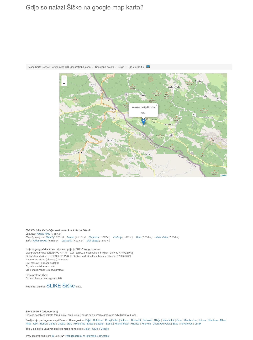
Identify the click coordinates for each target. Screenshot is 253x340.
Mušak (61, 323)
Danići (52, 323)
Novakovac (186, 323)
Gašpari (100, 323)
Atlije (28, 323)
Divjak (197, 323)
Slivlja (157, 320)
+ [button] (64, 78)
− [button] (64, 83)
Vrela (69, 323)
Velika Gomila (39, 240)
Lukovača (67, 240)
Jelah (87, 328)
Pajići (88, 320)
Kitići (35, 323)
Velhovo (124, 320)
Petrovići (147, 320)
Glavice (135, 323)
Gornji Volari (111, 320)
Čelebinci (98, 320)
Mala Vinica (161, 237)
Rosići (43, 323)
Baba (175, 323)
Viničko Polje (43, 233)
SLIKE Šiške (60, 285)
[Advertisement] (129, 36)
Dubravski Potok (162, 323)
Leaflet (223, 175)
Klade (90, 323)
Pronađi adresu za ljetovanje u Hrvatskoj (87, 335)
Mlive (223, 320)
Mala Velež (168, 320)
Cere (179, 320)
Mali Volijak (93, 240)
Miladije (105, 328)
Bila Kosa (213, 320)
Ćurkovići (94, 237)
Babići (49, 237)
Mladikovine (190, 320)
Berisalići (136, 320)
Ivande (70, 237)
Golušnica (79, 323)
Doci (138, 237)
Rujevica (146, 323)
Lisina (109, 323)
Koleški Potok (122, 323)
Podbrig (117, 237)
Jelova (202, 320)
